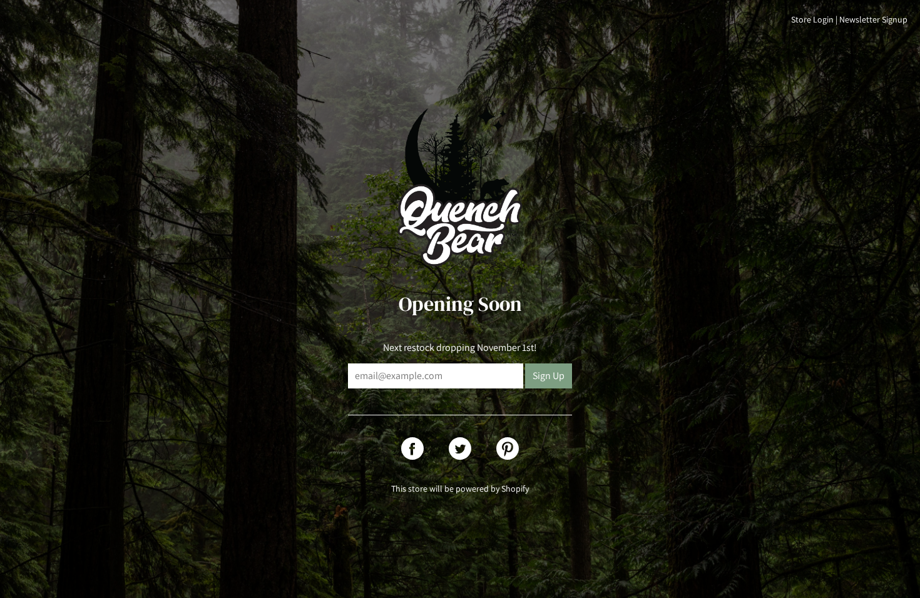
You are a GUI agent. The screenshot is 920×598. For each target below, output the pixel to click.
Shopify (515, 488)
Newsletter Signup (873, 19)
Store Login (812, 19)
